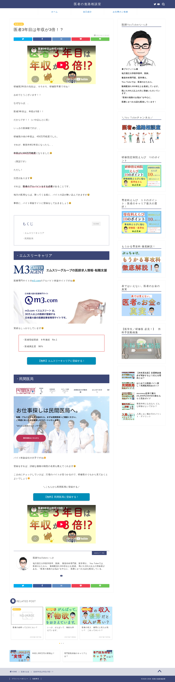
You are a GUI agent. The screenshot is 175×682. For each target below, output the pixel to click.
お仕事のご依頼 (120, 12)
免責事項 (35, 679)
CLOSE (96, 224)
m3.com (36, 280)
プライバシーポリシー (20, 679)
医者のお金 (19, 24)
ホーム (54, 12)
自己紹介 (87, 12)
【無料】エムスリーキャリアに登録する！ (61, 360)
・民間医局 (27, 238)
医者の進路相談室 (87, 4)
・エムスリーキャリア (33, 233)
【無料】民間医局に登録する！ (61, 497)
